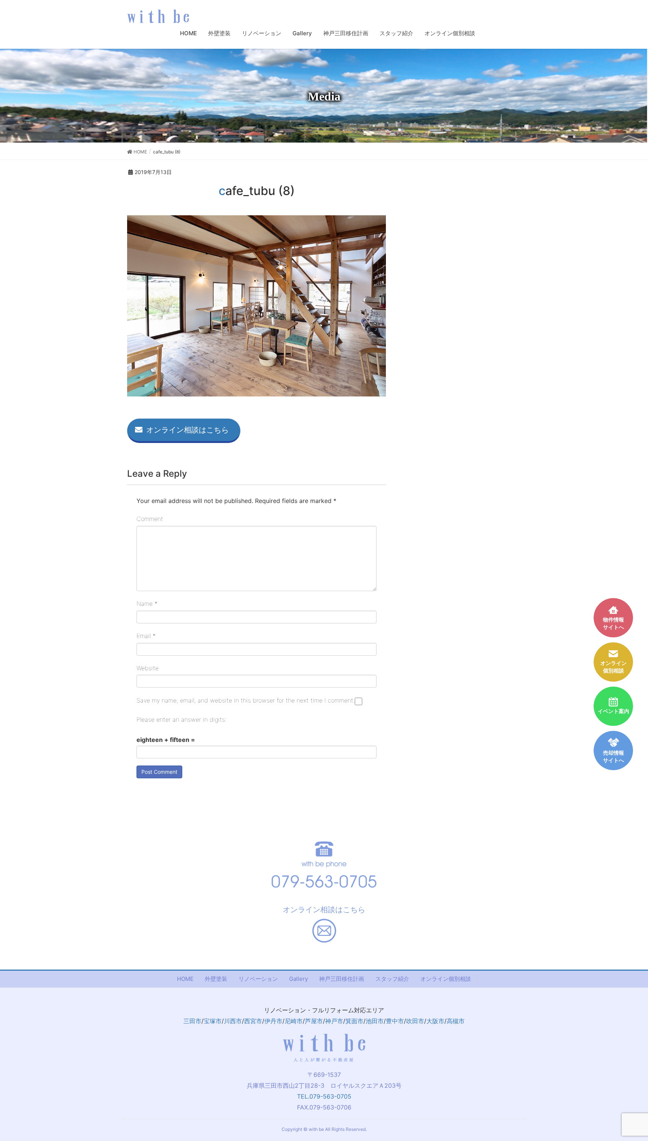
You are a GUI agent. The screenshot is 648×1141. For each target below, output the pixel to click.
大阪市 (435, 1021)
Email (146, 636)
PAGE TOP (634, 1099)
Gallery (298, 978)
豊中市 (395, 1021)
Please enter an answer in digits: (181, 719)
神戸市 (334, 1021)
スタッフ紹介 (392, 978)
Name (147, 603)
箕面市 (354, 1021)
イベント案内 (613, 711)
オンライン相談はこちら (187, 429)
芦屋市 (314, 1021)
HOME (185, 978)
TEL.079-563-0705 (324, 1096)
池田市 (375, 1021)
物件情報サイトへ (613, 623)
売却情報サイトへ (613, 756)
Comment (149, 518)
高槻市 (456, 1021)
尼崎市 (294, 1021)
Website (147, 668)
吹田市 (415, 1021)
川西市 (233, 1021)
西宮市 (253, 1021)
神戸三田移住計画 (341, 978)
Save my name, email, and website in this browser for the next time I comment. (245, 700)
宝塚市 (213, 1021)
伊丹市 (273, 1021)
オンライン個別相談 (445, 978)
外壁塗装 (216, 978)
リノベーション (258, 978)
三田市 (192, 1021)
